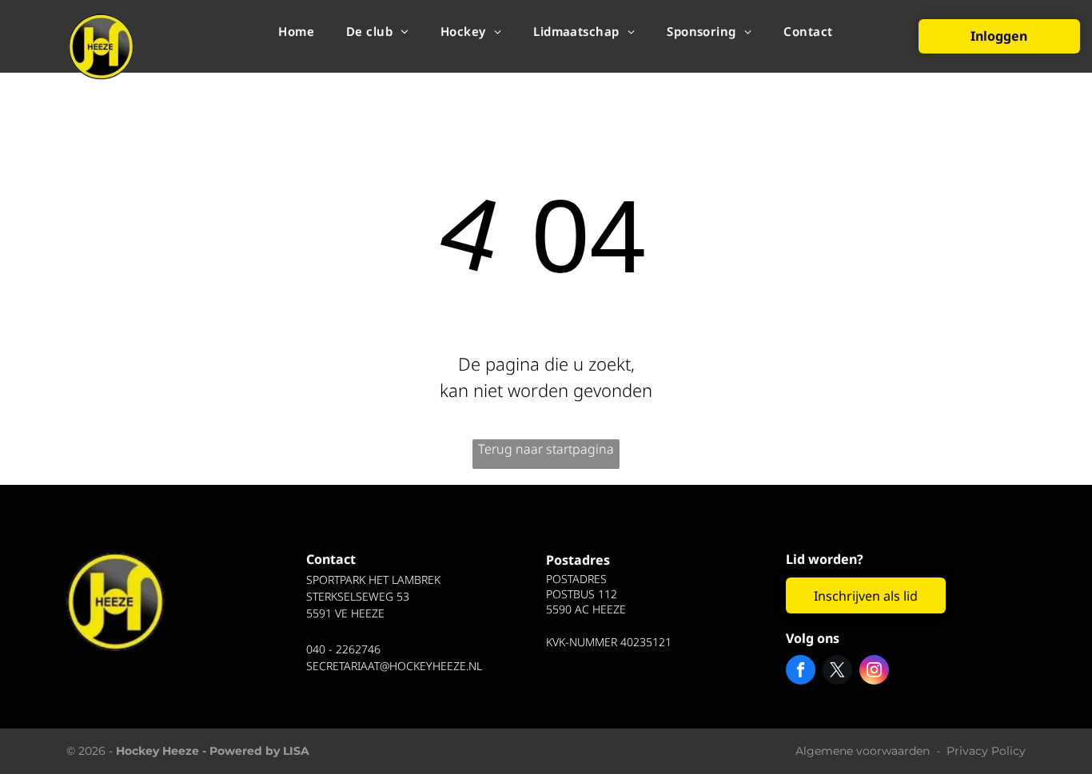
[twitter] (837, 672)
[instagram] (874, 672)
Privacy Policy (986, 751)
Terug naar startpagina (546, 449)
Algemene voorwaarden (862, 751)
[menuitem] (296, 30)
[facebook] (800, 672)
